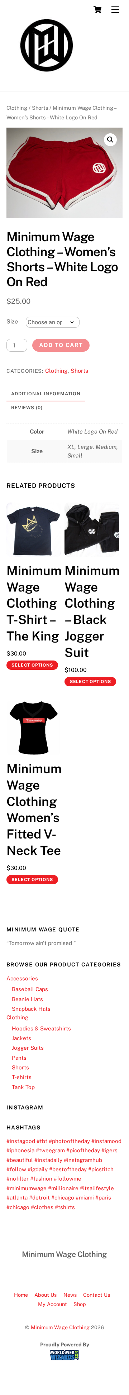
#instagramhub (83, 1160)
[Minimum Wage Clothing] (46, 83)
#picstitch (101, 1169)
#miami (85, 1197)
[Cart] (97, 10)
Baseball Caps (30, 989)
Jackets (21, 1038)
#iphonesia (20, 1150)
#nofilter (17, 1179)
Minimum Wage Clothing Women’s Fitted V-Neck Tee (33, 809)
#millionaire (63, 1188)
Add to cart (60, 345)
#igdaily (38, 1169)
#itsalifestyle (97, 1188)
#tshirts (65, 1207)
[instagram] (72, 1271)
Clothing (16, 108)
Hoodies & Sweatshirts (41, 1028)
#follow (16, 1169)
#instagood (20, 1141)
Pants (19, 1058)
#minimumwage (26, 1188)
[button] (110, 139)
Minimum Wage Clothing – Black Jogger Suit (91, 611)
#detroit (39, 1197)
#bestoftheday (68, 1169)
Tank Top (23, 1087)
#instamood (106, 1141)
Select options (32, 665)
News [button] (70, 1295)
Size (12, 321)
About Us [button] (45, 1295)
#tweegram (50, 1150)
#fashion (41, 1179)
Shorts (40, 108)
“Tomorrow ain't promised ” (41, 943)
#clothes (42, 1207)
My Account (52, 1304)
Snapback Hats (31, 1009)
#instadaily (48, 1160)
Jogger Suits (28, 1048)
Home (21, 1295)
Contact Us (96, 1295)
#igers (109, 1150)
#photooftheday (69, 1141)
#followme (67, 1179)
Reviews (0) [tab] (27, 407)
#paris (103, 1197)
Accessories (22, 978)
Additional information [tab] (46, 393)
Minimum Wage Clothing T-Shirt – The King (33, 603)
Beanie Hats (27, 999)
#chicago (62, 1197)
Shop (79, 1304)
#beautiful (19, 1160)
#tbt (42, 1141)
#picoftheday (83, 1150)
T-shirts (22, 1077)
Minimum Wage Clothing (60, 1327)
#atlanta (17, 1197)
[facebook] (55, 1271)
